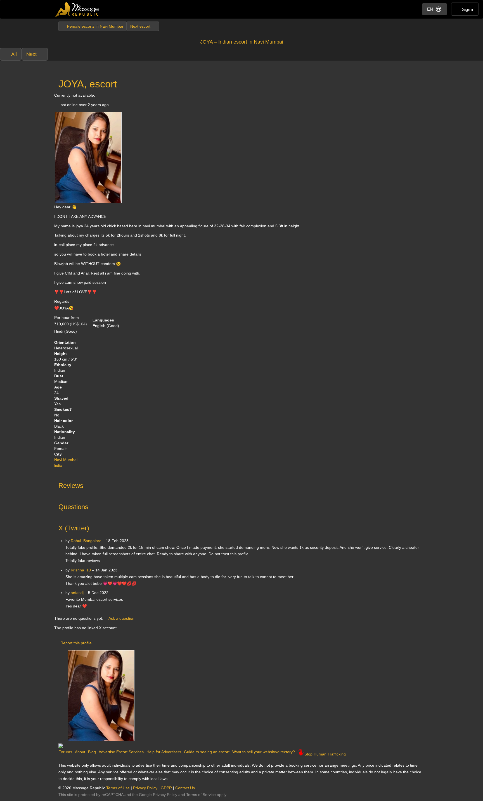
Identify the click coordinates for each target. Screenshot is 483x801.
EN (430, 9)
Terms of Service (201, 794)
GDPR (166, 788)
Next (31, 54)
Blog (92, 752)
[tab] (241, 484)
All (14, 54)
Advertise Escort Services (121, 752)
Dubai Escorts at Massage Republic (77, 9)
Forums (65, 752)
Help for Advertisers (163, 752)
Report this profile (76, 643)
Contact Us (185, 788)
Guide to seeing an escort (206, 752)
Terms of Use (118, 788)
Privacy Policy (145, 788)
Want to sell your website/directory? (263, 752)
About (80, 752)
